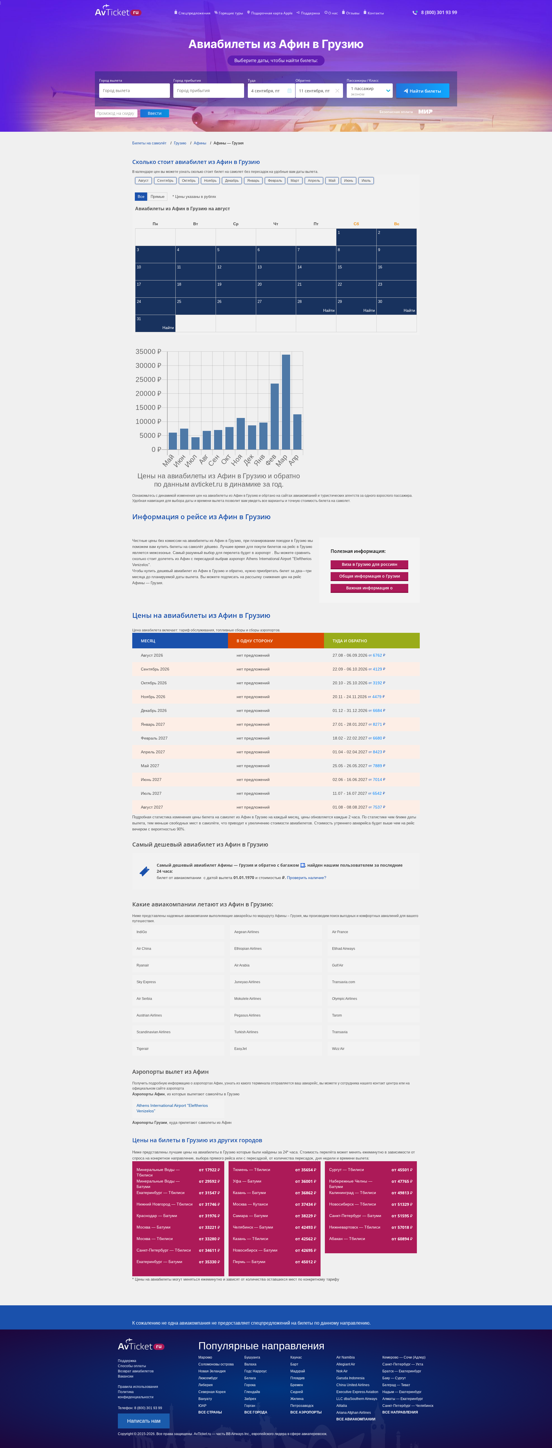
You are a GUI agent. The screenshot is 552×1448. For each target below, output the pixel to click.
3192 (377, 683)
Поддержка (310, 13)
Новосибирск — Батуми (255, 1250)
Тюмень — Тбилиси (251, 1169)
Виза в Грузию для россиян (369, 564)
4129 (377, 669)
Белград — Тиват (396, 1385)
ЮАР (202, 1406)
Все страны (210, 1412)
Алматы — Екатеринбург (402, 1399)
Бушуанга (252, 1357)
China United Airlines (352, 1385)
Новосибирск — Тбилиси (352, 1204)
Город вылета (110, 80)
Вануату (205, 1399)
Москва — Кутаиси (250, 1204)
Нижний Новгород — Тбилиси (165, 1204)
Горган (249, 1406)
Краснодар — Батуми (157, 1215)
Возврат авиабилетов (136, 1371)
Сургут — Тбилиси (346, 1169)
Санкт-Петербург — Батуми (355, 1215)
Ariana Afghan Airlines (353, 1413)
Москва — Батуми (153, 1227)
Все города (255, 1412)
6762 (377, 655)
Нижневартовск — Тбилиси (354, 1227)
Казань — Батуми (249, 1192)
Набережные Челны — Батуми (351, 1184)
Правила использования (138, 1387)
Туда (252, 80)
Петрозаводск (301, 1406)
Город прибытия (187, 80)
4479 (377, 696)
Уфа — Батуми (247, 1181)
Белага (250, 1378)
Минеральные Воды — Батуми (159, 1184)
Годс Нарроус (255, 1371)
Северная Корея (212, 1392)
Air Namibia (345, 1357)
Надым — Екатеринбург (401, 1392)
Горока (250, 1385)
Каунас (296, 1357)
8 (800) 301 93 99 (439, 12)
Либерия (205, 1385)
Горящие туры (231, 13)
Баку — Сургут (394, 1378)
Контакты (376, 13)
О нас (333, 13)
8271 (377, 724)
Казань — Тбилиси (250, 1238)
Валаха (250, 1364)
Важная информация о (369, 588)
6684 (377, 710)
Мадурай (297, 1371)
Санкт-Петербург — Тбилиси (164, 1250)
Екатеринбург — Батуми (159, 1261)
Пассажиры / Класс (363, 80)
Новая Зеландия (212, 1371)
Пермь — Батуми (249, 1261)
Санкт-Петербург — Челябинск (407, 1406)
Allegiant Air (345, 1364)
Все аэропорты (306, 1412)
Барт (294, 1364)
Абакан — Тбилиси (347, 1238)
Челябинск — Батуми (253, 1227)
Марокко (205, 1357)
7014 (377, 779)
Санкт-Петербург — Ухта (402, 1364)
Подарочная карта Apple (272, 13)
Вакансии (125, 1376)
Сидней (296, 1392)
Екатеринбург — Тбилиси (161, 1192)
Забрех (250, 1399)
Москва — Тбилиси (155, 1238)
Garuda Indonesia (350, 1378)
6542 (377, 793)
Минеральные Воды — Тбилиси (159, 1172)
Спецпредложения (194, 13)
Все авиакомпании (355, 1419)
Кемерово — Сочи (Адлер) (403, 1357)
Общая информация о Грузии (369, 576)
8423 (377, 752)
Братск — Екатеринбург (401, 1371)
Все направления (400, 1412)
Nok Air (342, 1371)
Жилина (297, 1399)
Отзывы (352, 13)
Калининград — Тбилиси (352, 1192)
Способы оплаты (132, 1366)
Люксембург (208, 1378)
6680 (377, 738)
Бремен (296, 1385)
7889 (377, 765)
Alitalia (341, 1406)
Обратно (303, 80)
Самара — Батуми (250, 1215)
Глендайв (252, 1392)
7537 (377, 807)
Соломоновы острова (216, 1364)
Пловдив (297, 1378)
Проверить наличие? (306, 877)
